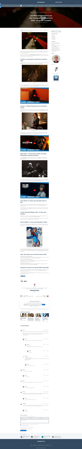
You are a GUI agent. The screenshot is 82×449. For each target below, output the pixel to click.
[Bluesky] (23, 276)
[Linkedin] (24, 276)
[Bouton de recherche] (59, 31)
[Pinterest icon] (37, 290)
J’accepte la (24, 425)
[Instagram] (40, 441)
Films (46, 12)
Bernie (30, 350)
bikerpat (24, 391)
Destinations (31, 5)
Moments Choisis (53, 37)
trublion (24, 369)
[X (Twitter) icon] (34, 290)
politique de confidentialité (25, 425)
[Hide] (0, 8)
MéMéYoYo (26, 356)
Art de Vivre (35, 5)
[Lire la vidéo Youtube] (34, 96)
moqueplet (24, 403)
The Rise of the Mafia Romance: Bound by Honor (23, 319)
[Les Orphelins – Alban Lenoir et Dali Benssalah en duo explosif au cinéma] (38, 315)
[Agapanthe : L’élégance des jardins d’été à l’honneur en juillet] (21, 437)
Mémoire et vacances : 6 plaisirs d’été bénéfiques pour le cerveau (36, 437)
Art (22, 281)
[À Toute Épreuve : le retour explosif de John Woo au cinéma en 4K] (45, 315)
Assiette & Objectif (54, 36)
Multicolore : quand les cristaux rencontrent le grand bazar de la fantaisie (58, 437)
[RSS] (61, 2)
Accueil (28, 5)
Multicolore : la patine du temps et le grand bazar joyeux (47, 437)
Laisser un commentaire (23, 430)
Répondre (48, 344)
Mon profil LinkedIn (41, 288)
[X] (22, 276)
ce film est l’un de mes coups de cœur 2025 (34, 54)
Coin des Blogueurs (41, 5)
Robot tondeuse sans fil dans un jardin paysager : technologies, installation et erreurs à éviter (55, 43)
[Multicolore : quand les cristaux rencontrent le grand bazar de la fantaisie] (53, 437)
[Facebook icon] (30, 290)
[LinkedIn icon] (32, 290)
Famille (25, 281)
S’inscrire (44, 304)
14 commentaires (49, 12)
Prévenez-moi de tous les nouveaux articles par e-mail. (26, 428)
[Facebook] (55, 2)
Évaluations (46, 5)
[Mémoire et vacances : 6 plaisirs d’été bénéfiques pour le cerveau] (32, 437)
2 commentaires (24, 320)
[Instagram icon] (35, 290)
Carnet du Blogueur (54, 38)
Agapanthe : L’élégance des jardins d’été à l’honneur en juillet (26, 437)
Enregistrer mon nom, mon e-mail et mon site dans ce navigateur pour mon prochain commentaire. (29, 424)
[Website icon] (33, 290)
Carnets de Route (53, 39)
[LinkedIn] (60, 2)
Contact (54, 5)
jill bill (23, 380)
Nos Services (50, 5)
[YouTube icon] (38, 290)
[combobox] (55, 31)
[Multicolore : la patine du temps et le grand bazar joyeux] (42, 437)
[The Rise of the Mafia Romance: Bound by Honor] (23, 315)
